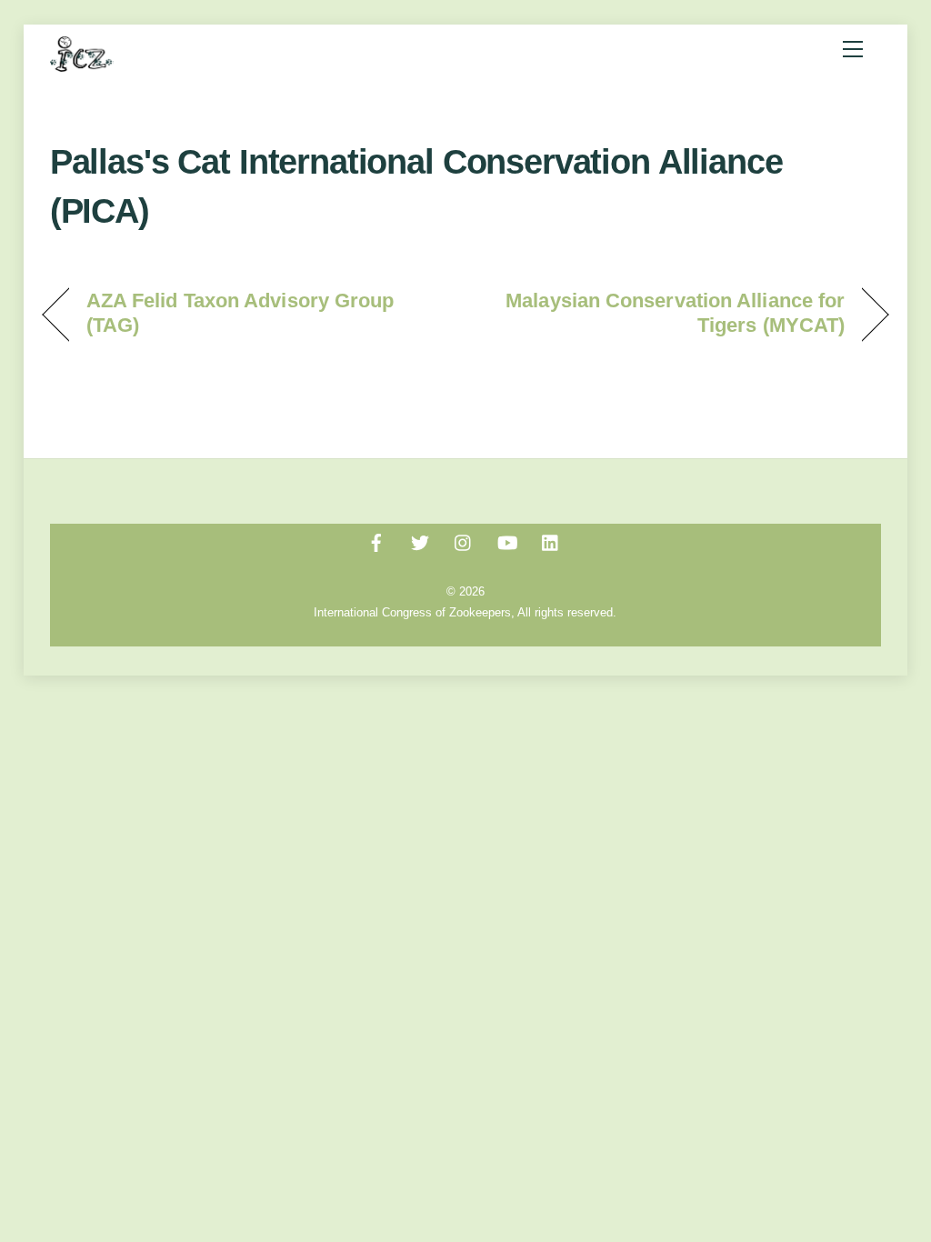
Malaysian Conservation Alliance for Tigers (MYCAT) (667, 312)
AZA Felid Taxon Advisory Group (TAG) (240, 312)
